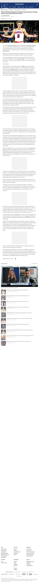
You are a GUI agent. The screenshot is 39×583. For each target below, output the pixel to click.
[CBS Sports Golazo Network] (28, 571)
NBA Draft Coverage (4, 9)
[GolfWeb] (19, 576)
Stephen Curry (14, 69)
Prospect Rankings (17, 9)
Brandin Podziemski (32, 45)
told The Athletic (21, 58)
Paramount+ (16, 553)
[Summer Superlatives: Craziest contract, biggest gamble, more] (3, 297)
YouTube (15, 561)
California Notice (29, 555)
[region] (19, 276)
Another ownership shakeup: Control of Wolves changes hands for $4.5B (19, 335)
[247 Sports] (4, 574)
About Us (15, 549)
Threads (15, 568)
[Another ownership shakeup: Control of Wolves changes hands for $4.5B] (3, 337)
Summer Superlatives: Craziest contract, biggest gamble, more (18, 295)
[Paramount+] (18, 574)
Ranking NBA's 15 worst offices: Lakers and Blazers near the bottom (18, 312)
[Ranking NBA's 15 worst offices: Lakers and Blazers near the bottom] (3, 314)
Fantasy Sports (3, 550)
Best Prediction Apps (5, 554)
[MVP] (30, 573)
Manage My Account (30, 561)
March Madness (4, 556)
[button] (2, 4)
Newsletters (28, 562)
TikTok (15, 562)
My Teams (28, 564)
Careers (15, 550)
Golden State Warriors (12, 45)
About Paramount (17, 551)
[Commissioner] (25, 573)
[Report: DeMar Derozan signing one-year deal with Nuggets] (3, 326)
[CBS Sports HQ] (18, 571)
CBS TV (15, 554)
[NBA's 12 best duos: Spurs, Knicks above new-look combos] (3, 303)
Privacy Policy (28, 550)
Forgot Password (29, 565)
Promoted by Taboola (34, 263)
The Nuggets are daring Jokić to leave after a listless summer (17, 307)
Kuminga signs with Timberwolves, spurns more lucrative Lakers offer (19, 318)
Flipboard (15, 569)
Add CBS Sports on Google (7, 18)
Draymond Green (6, 49)
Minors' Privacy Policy (30, 551)
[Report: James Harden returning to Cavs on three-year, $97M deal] (3, 343)
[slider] (9, 285)
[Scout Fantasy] (35, 574)
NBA (23, 66)
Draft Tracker (11, 9)
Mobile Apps (3, 557)
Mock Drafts (24, 9)
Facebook (15, 565)
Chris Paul (34, 95)
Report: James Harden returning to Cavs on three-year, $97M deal (18, 341)
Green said (27, 216)
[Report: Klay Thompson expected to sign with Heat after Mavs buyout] (3, 332)
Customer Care (4, 562)
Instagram (15, 564)
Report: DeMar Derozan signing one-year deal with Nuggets (17, 324)
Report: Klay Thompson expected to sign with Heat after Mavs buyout (19, 329)
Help (2, 561)
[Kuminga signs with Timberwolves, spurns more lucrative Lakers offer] (3, 320)
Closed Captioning (29, 553)
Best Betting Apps (4, 553)
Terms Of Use (29, 549)
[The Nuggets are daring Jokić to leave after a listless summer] (3, 309)
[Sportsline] (11, 574)
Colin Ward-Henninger (5, 15)
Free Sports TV (4, 551)
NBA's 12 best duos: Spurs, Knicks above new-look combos (17, 301)
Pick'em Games (4, 549)
